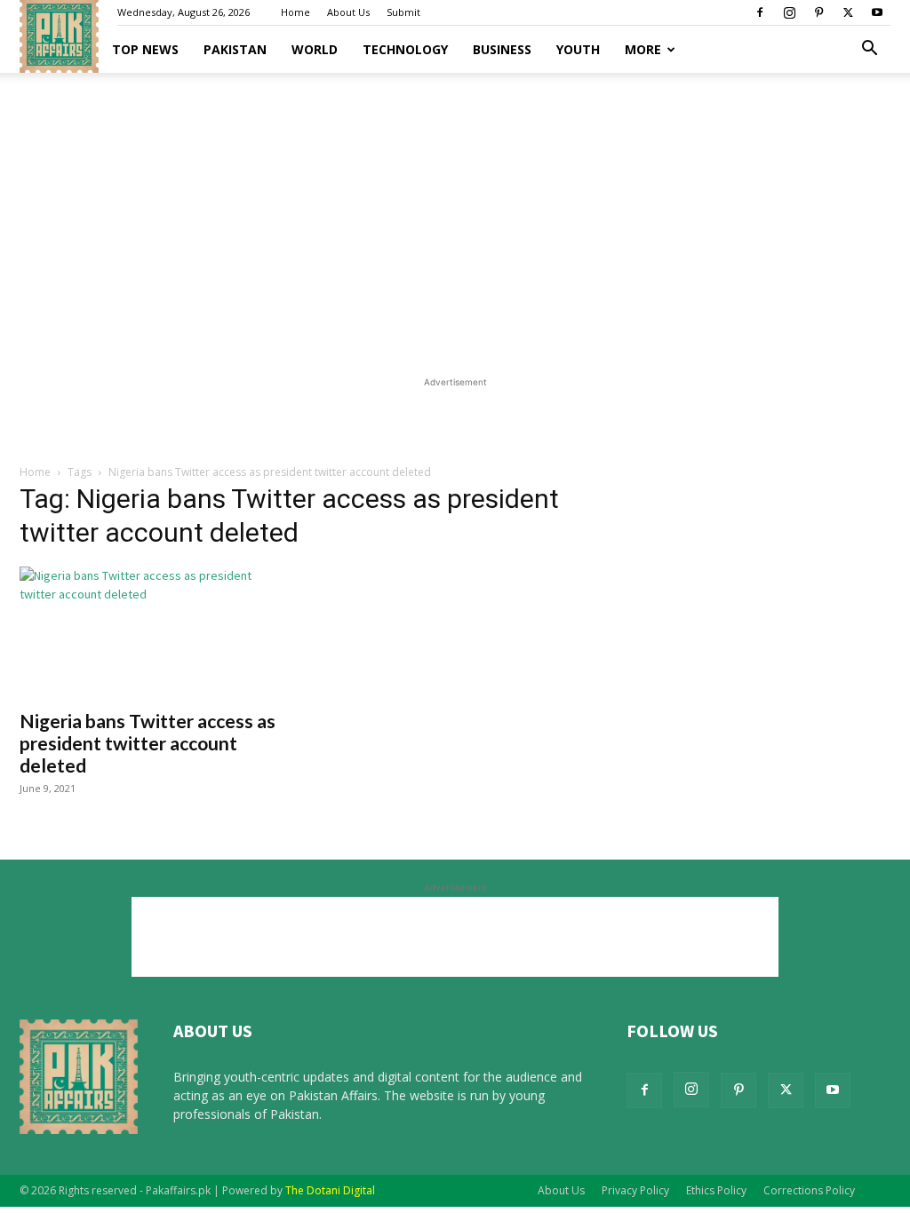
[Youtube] (877, 12)
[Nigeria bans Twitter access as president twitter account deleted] (153, 632)
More (643, 49)
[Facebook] (759, 12)
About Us (348, 12)
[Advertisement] (455, 218)
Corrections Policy (809, 1190)
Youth (578, 49)
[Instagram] (789, 12)
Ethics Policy (716, 1190)
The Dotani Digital (330, 1190)
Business (502, 49)
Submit (403, 12)
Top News (145, 49)
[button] (869, 50)
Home (295, 12)
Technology (405, 49)
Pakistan (235, 49)
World (314, 49)
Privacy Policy (635, 1190)
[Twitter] (847, 12)
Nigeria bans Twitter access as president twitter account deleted (147, 743)
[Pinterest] (818, 12)
